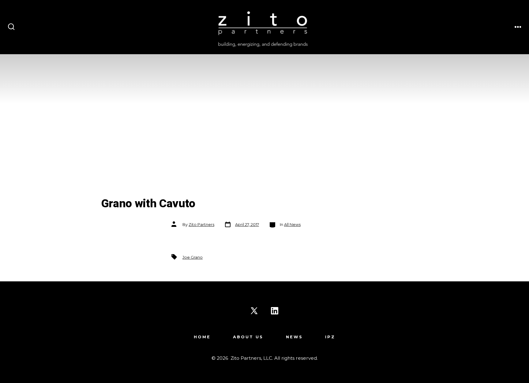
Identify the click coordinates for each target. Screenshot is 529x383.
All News (292, 224)
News (294, 337)
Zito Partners (201, 224)
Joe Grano (192, 257)
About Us (248, 337)
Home (202, 337)
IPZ (330, 337)
